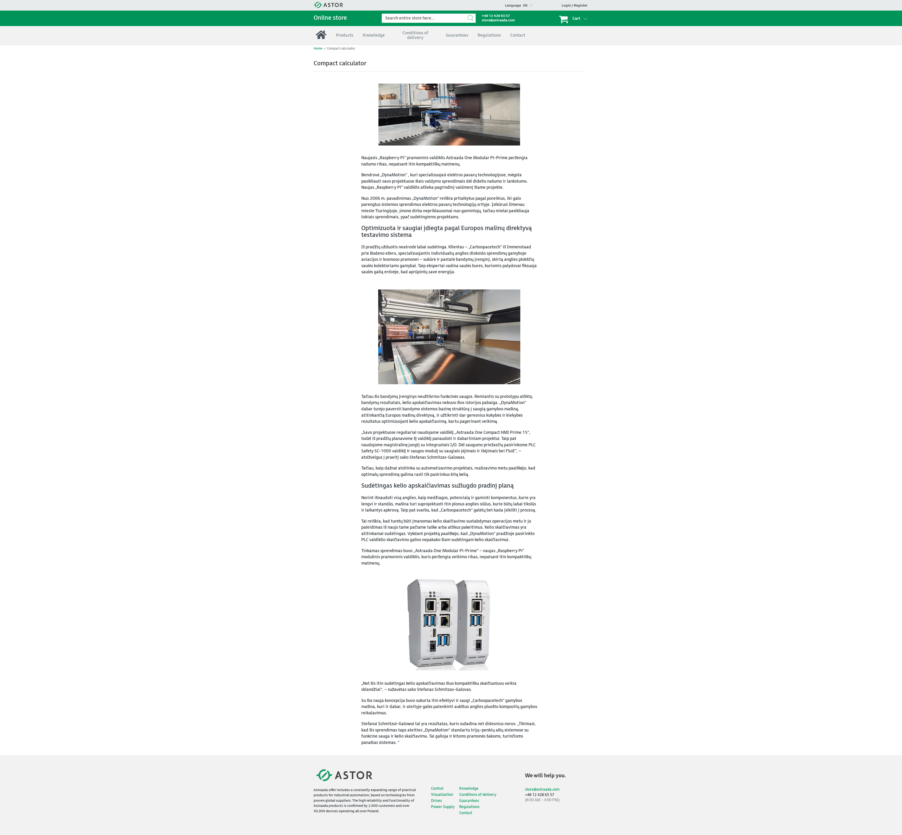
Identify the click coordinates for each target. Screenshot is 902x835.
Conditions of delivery (477, 795)
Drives (436, 801)
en (525, 5)
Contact (465, 813)
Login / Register (574, 5)
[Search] (471, 18)
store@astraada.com (498, 20)
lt (531, 5)
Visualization (442, 795)
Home (318, 48)
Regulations (469, 807)
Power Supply (443, 807)
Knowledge (468, 788)
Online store (330, 18)
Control (437, 788)
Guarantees (469, 801)
